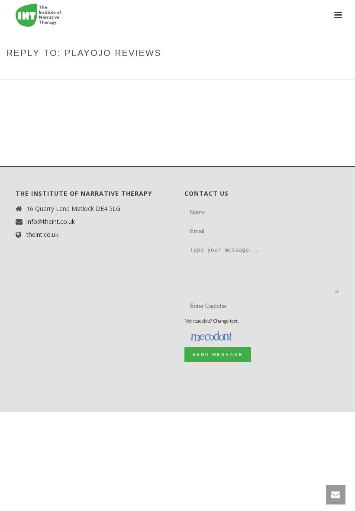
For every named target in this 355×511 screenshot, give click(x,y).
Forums (155, 71)
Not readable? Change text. (211, 321)
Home (131, 71)
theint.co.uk (42, 235)
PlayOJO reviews (235, 71)
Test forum (189, 71)
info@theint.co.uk (50, 222)
